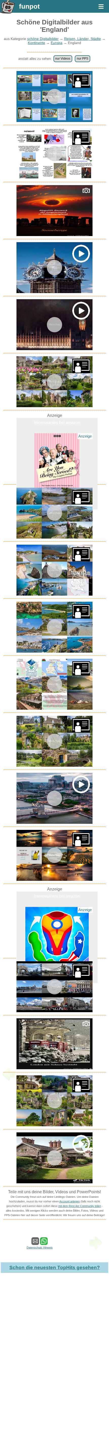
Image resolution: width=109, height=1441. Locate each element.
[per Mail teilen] (35, 1242)
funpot (29, 6)
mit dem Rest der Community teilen (79, 1205)
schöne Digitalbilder (43, 39)
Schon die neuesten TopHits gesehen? (54, 1267)
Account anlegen (69, 1201)
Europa (56, 43)
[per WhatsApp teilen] (44, 1242)
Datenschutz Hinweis (40, 1247)
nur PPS (82, 58)
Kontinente (36, 43)
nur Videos (62, 58)
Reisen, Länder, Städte (82, 39)
